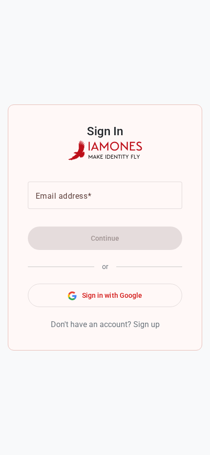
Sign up (146, 324)
